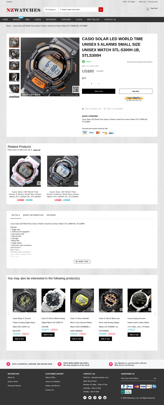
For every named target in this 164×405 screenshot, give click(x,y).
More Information (33, 215)
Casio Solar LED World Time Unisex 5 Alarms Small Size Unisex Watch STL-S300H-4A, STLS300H (25, 194)
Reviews (51, 215)
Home (8, 26)
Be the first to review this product (139, 62)
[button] (15, 53)
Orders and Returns (52, 386)
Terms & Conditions (52, 382)
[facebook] (84, 397)
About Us (11, 377)
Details (16, 215)
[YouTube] (104, 397)
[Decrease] (84, 83)
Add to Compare (115, 109)
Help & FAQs (50, 377)
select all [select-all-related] (36, 150)
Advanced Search (14, 386)
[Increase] (98, 83)
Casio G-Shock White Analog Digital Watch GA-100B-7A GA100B (53, 322)
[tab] (15, 216)
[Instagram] (94, 397)
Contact (9, 2)
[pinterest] (99, 397)
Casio (84, 119)
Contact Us (49, 390)
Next (155, 313)
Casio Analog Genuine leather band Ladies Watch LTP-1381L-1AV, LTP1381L (139, 322)
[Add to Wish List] (25, 174)
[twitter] (89, 397)
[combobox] (79, 9)
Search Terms (13, 382)
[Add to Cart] (19, 174)
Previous (9, 313)
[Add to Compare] (31, 174)
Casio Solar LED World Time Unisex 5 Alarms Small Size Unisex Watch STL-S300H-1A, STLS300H (63, 194)
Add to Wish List (93, 109)
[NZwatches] (23, 10)
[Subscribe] (154, 378)
